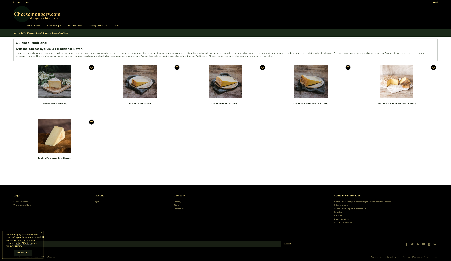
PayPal (406, 257)
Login (96, 202)
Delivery (177, 202)
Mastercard (394, 257)
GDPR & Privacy (21, 202)
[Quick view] (36, 108)
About (176, 205)
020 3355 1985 (21, 2)
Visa (435, 257)
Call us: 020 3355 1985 (344, 223)
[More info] (159, 108)
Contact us (179, 209)
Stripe (427, 257)
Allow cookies (22, 253)
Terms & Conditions (22, 205)
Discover (417, 257)
